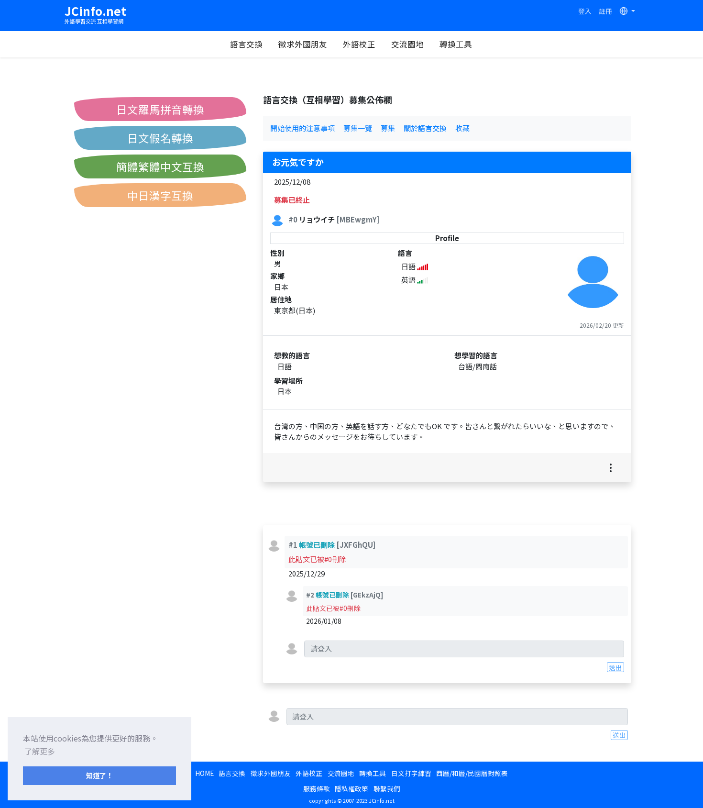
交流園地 (407, 44)
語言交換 (246, 44)
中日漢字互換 (160, 195)
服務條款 (316, 788)
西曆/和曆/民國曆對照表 (472, 773)
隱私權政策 (351, 788)
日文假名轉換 (160, 137)
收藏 (462, 128)
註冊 (605, 11)
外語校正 (359, 44)
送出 (615, 667)
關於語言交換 (425, 128)
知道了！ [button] (99, 775)
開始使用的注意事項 (302, 128)
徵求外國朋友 (302, 44)
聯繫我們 (386, 788)
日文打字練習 (411, 773)
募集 (388, 128)
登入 (585, 11)
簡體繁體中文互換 (160, 166)
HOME (204, 773)
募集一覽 (357, 128)
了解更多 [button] (39, 751)
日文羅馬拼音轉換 (160, 109)
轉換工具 (455, 44)
